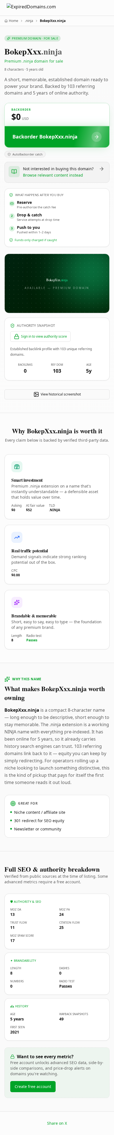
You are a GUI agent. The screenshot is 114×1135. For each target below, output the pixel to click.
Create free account (33, 1086)
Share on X (57, 1123)
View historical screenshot (61, 394)
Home (13, 21)
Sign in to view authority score (44, 336)
